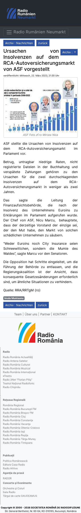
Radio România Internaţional (19, 372)
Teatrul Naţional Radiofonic (18, 383)
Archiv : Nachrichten (19, 43)
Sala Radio (9, 492)
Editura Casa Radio (14, 464)
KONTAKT (60, 314)
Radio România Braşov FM (18, 412)
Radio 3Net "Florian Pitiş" (17, 379)
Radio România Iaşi (14, 431)
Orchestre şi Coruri (14, 488)
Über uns (31, 314)
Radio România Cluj (14, 416)
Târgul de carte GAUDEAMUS (20, 495)
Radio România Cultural (16, 364)
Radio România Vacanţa (17, 424)
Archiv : (67, 52)
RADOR (7, 478)
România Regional (13, 405)
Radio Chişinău (11, 387)
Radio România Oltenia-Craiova (21, 427)
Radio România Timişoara (17, 442)
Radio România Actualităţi (18, 357)
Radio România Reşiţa (15, 435)
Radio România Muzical (16, 368)
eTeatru (7, 375)
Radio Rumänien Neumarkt (39, 31)
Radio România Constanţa (18, 420)
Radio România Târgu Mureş (19, 439)
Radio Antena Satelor (15, 360)
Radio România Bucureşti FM (19, 409)
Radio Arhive (10, 468)
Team (18, 314)
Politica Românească (15, 460)
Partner (45, 314)
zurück (43, 43)
